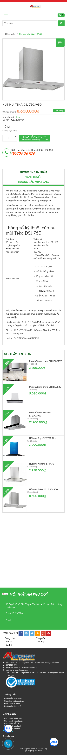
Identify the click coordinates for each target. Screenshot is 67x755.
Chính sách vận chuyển (13, 721)
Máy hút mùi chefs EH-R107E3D (45, 386)
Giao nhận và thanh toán (14, 701)
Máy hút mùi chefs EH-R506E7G (45, 361)
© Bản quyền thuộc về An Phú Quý (33, 748)
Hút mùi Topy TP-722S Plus (42, 438)
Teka (18, 117)
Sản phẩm (41, 638)
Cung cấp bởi (31, 750)
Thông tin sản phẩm (33, 172)
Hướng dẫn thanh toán (13, 706)
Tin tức (8, 641)
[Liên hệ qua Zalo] (8, 729)
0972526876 (18, 613)
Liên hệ (8, 645)
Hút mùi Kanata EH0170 (41, 463)
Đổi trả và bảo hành (12, 704)
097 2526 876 (11, 665)
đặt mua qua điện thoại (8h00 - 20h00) (32, 152)
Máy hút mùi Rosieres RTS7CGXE (40, 414)
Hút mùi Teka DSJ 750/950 (43, 489)
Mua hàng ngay (34, 138)
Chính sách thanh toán (13, 718)
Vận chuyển (33, 177)
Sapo (40, 750)
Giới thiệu (40, 641)
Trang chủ (10, 638)
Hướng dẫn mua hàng (33, 182)
